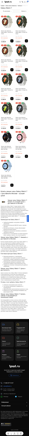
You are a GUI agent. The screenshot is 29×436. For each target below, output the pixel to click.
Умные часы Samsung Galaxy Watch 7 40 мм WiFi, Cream (7, 61)
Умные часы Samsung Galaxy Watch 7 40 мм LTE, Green (21, 32)
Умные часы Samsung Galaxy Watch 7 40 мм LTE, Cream (7, 32)
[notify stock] (11, 40)
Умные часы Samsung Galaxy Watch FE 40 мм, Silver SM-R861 (6, 177)
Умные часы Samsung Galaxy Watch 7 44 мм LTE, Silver (21, 90)
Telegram (20, 396)
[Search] (20, 2)
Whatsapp (6, 396)
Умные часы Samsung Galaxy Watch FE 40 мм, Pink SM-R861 (21, 148)
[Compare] (6, 27)
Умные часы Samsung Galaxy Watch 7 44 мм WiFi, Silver (22, 119)
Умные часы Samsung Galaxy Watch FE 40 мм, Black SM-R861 (6, 148)
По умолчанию (6, 11)
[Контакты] (22, 2)
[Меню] (2, 1)
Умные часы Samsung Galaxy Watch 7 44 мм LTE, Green (7, 90)
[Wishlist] (8, 27)
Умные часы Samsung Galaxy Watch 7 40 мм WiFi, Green (22, 61)
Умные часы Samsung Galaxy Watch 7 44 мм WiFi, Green (7, 119)
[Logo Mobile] (8, 2)
